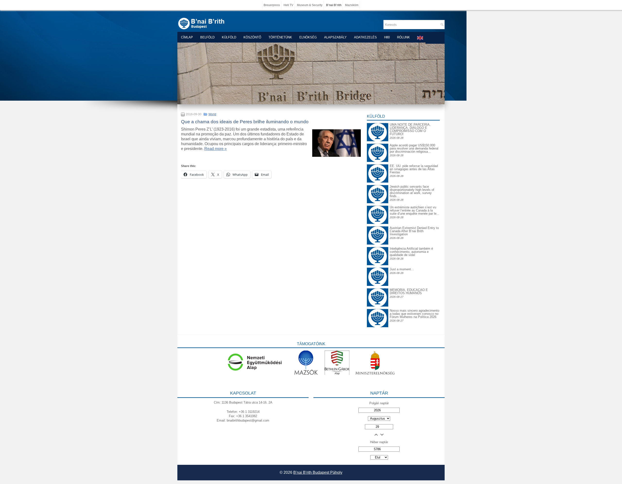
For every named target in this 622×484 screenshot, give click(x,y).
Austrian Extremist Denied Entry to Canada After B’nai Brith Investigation (414, 231)
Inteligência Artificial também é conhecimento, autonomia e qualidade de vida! (411, 252)
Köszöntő (252, 37)
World (212, 114)
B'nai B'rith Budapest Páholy (317, 472)
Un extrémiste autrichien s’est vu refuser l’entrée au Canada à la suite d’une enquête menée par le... (414, 210)
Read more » (215, 149)
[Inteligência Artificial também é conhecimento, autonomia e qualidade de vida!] (377, 251)
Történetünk (280, 37)
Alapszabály (335, 37)
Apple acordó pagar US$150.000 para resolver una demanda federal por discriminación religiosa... (414, 148)
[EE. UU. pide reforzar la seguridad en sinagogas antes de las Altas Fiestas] (377, 164)
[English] (420, 38)
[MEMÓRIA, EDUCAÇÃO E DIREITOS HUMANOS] (377, 292)
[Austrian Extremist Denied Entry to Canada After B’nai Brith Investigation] (377, 230)
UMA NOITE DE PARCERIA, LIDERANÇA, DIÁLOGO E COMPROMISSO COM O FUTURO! (410, 129)
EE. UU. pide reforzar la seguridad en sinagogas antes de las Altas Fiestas (414, 169)
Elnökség (308, 37)
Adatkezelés (365, 37)
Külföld (229, 37)
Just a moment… (402, 269)
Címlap (187, 37)
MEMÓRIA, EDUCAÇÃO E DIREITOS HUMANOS (409, 291)
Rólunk (403, 37)
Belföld (207, 37)
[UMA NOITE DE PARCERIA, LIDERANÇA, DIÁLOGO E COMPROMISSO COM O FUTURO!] (377, 127)
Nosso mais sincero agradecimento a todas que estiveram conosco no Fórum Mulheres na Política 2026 (414, 314)
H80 (387, 37)
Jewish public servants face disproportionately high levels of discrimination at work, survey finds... (412, 191)
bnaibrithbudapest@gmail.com (248, 420)
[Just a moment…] (377, 285)
